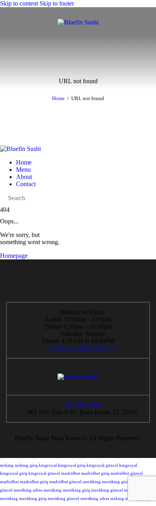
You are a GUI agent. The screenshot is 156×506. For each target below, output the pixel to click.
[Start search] (2, 198)
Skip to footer (57, 3)
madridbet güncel (126, 473)
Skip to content (19, 3)
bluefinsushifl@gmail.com (82, 348)
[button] (11, 22)
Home (58, 98)
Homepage (14, 255)
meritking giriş (115, 481)
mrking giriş (26, 465)
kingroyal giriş (71, 465)
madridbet (70, 473)
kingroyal (48, 465)
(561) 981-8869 (82, 405)
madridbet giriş (95, 473)
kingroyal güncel (102, 465)
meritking (92, 481)
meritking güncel (107, 490)
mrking (7, 465)
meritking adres (28, 490)
